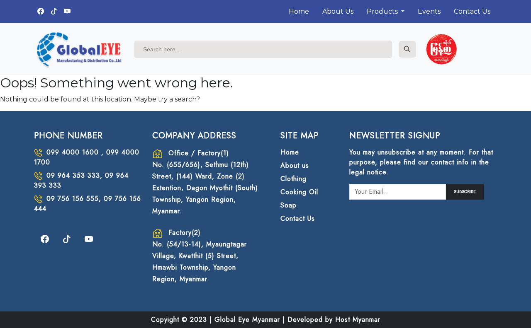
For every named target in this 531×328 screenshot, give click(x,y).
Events (429, 11)
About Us (337, 11)
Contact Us (472, 11)
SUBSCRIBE (465, 191)
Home (299, 11)
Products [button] (383, 11)
